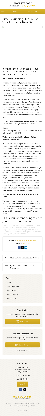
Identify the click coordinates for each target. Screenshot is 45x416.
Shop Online (24, 321)
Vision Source (12, 294)
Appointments (34, 11)
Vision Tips (26, 243)
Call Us (14, 11)
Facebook (20, 389)
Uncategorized (13, 286)
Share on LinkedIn (25, 247)
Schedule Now (24, 345)
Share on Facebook (19, 247)
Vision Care (11, 290)
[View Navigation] (3, 11)
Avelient (32, 405)
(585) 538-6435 (25, 375)
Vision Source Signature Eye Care (22, 396)
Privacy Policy (14, 405)
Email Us (22, 384)
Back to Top (22, 411)
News (9, 282)
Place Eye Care (22, 403)
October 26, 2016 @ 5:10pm (26, 241)
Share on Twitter (22, 247)
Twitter (24, 389)
